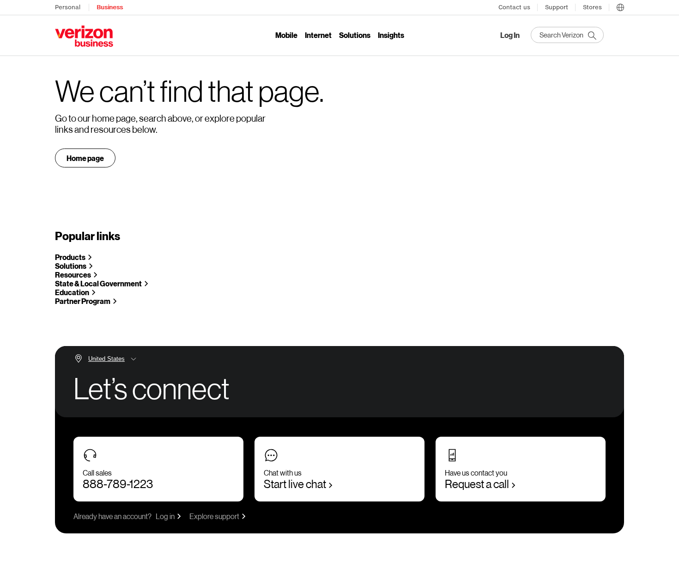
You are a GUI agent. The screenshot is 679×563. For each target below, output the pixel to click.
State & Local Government (98, 283)
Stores (592, 7)
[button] (620, 6)
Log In (510, 35)
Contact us (514, 7)
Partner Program (82, 301)
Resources (73, 274)
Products (70, 257)
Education (72, 292)
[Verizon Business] (84, 36)
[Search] (567, 35)
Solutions (70, 265)
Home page (85, 158)
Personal (67, 7)
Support (556, 7)
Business (110, 7)
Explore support (214, 516)
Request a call (477, 483)
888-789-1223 (118, 483)
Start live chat (295, 483)
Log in (165, 516)
